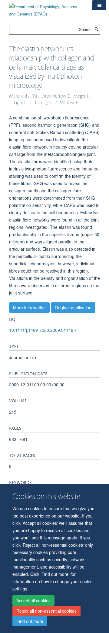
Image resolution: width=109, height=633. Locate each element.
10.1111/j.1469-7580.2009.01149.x (43, 330)
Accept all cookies (33, 600)
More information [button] (29, 307)
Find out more (29, 621)
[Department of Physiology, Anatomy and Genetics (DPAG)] (46, 8)
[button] (99, 5)
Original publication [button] (73, 307)
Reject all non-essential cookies (46, 611)
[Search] (96, 29)
